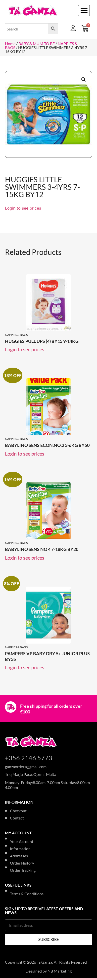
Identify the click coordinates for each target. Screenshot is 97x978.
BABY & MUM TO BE (36, 43)
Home (10, 43)
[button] (84, 10)
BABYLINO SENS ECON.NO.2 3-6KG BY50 (47, 445)
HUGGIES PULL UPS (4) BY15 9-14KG (42, 341)
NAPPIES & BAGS (16, 335)
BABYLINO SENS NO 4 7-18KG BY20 (41, 549)
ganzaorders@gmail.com (26, 766)
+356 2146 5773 (28, 757)
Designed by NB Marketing (49, 971)
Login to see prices (23, 208)
